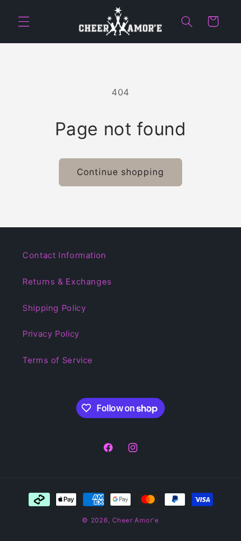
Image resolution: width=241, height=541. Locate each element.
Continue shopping (121, 172)
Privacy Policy (51, 334)
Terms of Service (57, 360)
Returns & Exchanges (67, 282)
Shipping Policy (54, 308)
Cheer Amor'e (135, 520)
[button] (23, 21)
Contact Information (64, 255)
